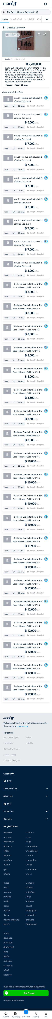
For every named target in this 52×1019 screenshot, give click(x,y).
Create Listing (9, 755)
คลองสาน (7, 837)
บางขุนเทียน (31, 860)
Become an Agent (11, 737)
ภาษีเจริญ (30, 892)
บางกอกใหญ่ (31, 851)
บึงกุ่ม (6, 906)
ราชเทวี (29, 906)
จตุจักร (6, 851)
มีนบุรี (28, 897)
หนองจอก (7, 965)
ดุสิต (5, 869)
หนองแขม (7, 961)
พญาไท (6, 924)
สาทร (5, 952)
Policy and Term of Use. (13, 1000)
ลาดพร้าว (30, 920)
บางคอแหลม (31, 869)
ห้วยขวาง (7, 975)
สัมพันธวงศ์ (8, 947)
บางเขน (29, 865)
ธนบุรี (28, 842)
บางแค (29, 874)
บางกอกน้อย (31, 846)
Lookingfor (8, 743)
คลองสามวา (8, 842)
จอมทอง (7, 855)
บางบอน (7, 892)
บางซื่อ (6, 883)
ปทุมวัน (6, 910)
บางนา (6, 887)
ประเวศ (6, 915)
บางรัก (6, 901)
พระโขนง (30, 883)
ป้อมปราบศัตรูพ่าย (11, 920)
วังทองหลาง (31, 924)
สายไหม (6, 956)
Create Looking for (11, 760)
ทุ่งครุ (28, 837)
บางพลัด (7, 897)
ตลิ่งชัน (6, 874)
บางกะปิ (29, 855)
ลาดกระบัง (30, 915)
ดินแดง (6, 865)
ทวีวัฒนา (30, 832)
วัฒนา (6, 933)
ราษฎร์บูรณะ (31, 910)
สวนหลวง (7, 938)
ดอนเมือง (7, 860)
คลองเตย (7, 832)
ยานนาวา (30, 901)
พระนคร (29, 887)
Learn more (22, 726)
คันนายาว (7, 846)
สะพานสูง (7, 942)
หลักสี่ (6, 970)
